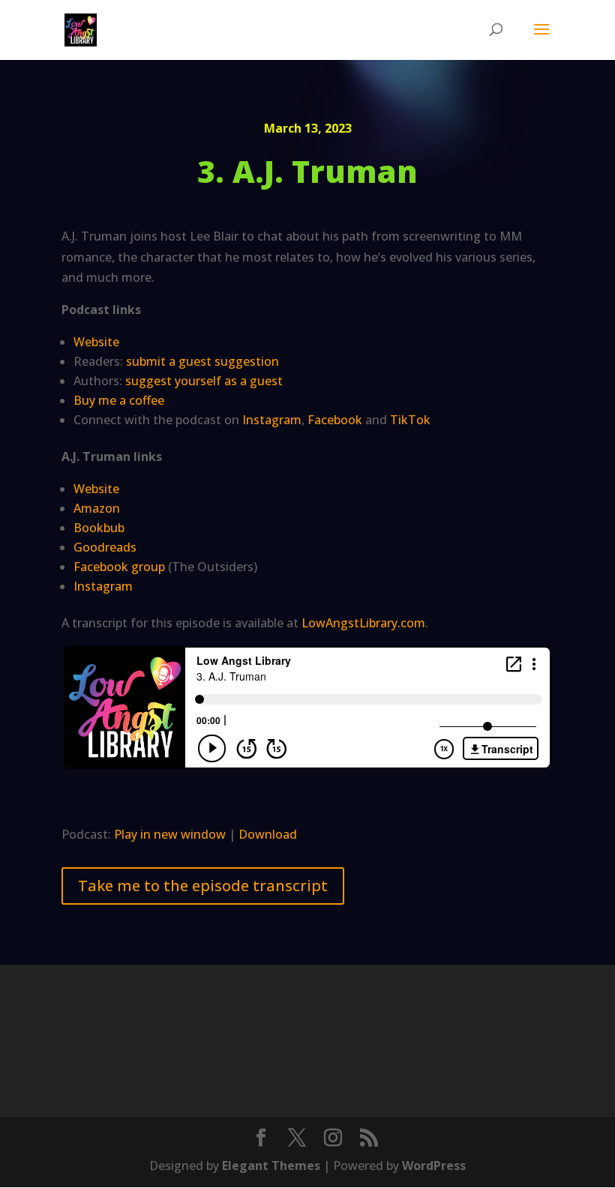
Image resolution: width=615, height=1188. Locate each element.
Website (96, 342)
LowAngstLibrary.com (363, 623)
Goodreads (105, 547)
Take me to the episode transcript (203, 885)
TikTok (410, 419)
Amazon (97, 508)
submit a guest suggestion (202, 361)
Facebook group (119, 566)
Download (267, 834)
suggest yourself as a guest (204, 381)
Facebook (335, 419)
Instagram (272, 419)
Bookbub (99, 527)
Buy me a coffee (119, 400)
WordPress (434, 1165)
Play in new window (170, 834)
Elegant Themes (271, 1165)
